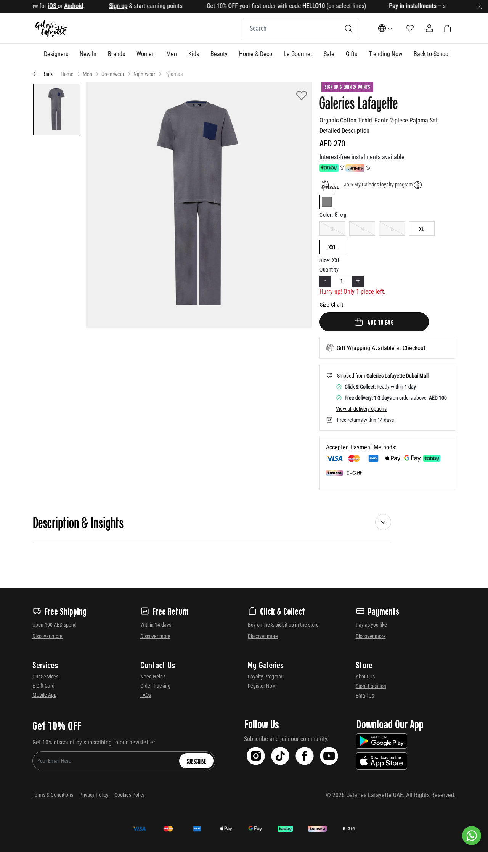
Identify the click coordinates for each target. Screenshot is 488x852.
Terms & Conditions (52, 795)
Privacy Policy (93, 795)
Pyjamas (173, 74)
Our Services (45, 677)
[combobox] (301, 28)
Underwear (112, 74)
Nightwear (144, 74)
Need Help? (152, 677)
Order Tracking (155, 686)
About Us (365, 677)
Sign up (106, 6)
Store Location (371, 686)
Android (61, 6)
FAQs (145, 695)
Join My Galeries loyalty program (378, 185)
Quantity (329, 270)
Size (325, 260)
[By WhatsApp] (471, 835)
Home (67, 74)
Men (87, 74)
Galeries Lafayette (358, 102)
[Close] (479, 6)
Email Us (365, 696)
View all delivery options (361, 409)
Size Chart (331, 305)
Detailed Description (344, 130)
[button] (56, 54)
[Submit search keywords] (348, 28)
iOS (41, 6)
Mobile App (44, 695)
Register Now (262, 686)
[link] (116, 54)
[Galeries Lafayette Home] (51, 28)
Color (326, 215)
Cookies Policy (129, 795)
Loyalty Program (265, 677)
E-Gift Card (43, 686)
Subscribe (196, 761)
